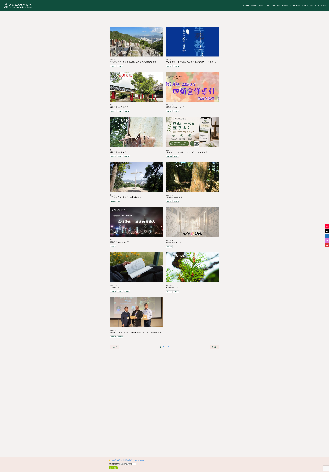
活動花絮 (120, 336)
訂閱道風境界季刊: (114, 464)
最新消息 (113, 111)
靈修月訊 (176, 111)
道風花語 (127, 111)
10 (168, 347)
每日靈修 (176, 156)
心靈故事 (113, 291)
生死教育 (120, 66)
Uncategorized (115, 201)
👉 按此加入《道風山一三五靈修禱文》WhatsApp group (126, 460)
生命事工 (113, 66)
